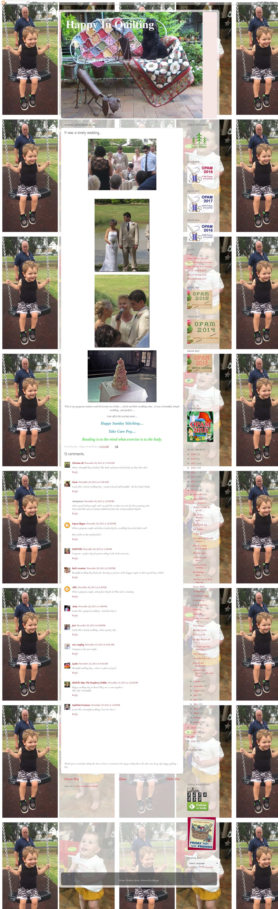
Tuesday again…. (201, 552)
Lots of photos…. (201, 502)
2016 (193, 467)
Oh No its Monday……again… (200, 517)
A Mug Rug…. (200, 591)
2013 (193, 481)
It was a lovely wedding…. (199, 566)
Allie (74, 587)
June (196, 699)
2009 (193, 732)
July (196, 695)
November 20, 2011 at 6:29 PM (91, 625)
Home (122, 779)
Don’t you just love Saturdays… (201, 648)
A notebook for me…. (203, 658)
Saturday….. (199, 609)
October (197, 681)
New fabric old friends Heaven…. (203, 540)
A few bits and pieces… (199, 559)
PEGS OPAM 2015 (196, 270)
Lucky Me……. (200, 613)
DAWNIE (77, 549)
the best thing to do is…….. (201, 641)
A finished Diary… (202, 595)
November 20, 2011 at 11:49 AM (99, 463)
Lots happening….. (201, 604)
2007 (193, 741)
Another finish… (201, 630)
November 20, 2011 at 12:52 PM (101, 523)
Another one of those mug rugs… (202, 581)
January (197, 722)
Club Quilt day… (201, 524)
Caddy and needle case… (201, 620)
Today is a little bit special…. (201, 509)
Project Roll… (200, 586)
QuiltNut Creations (81, 705)
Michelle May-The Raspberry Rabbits (89, 682)
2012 (193, 485)
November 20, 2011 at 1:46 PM (97, 549)
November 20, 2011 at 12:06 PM (99, 501)
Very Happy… (200, 625)
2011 (193, 490)
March (197, 713)
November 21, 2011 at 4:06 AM (99, 644)
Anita (74, 606)
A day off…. (199, 533)
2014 (193, 476)
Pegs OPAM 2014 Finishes (199, 266)
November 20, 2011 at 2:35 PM (92, 587)
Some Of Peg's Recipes (197, 258)
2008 (193, 736)
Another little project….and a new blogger (203, 673)
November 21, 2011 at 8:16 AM (93, 663)
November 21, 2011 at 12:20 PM (123, 682)
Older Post (173, 779)
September (199, 686)
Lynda (75, 663)
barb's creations (79, 568)
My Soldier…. (200, 529)
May (196, 704)
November (199, 499)
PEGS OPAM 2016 (196, 274)
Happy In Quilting (110, 24)
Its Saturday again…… (199, 573)
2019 (193, 454)
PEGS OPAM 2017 (196, 278)
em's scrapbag (78, 644)
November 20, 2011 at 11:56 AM (93, 482)
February (198, 717)
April (196, 708)
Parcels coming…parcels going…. (201, 547)
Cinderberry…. (200, 600)
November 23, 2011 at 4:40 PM (105, 705)
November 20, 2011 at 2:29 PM (101, 568)
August (197, 690)
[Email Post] (116, 446)
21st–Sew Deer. (200, 653)
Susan (74, 482)
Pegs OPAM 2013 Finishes (199, 262)
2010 (193, 727)
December (198, 494)
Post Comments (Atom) (87, 786)
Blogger (155, 880)
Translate (209, 867)
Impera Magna (78, 523)
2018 (193, 458)
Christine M (77, 463)
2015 (193, 472)
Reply (75, 472)
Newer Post (71, 779)
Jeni (74, 625)
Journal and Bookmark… (200, 664)
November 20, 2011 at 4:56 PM (92, 606)
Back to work (199, 634)
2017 (193, 463)
